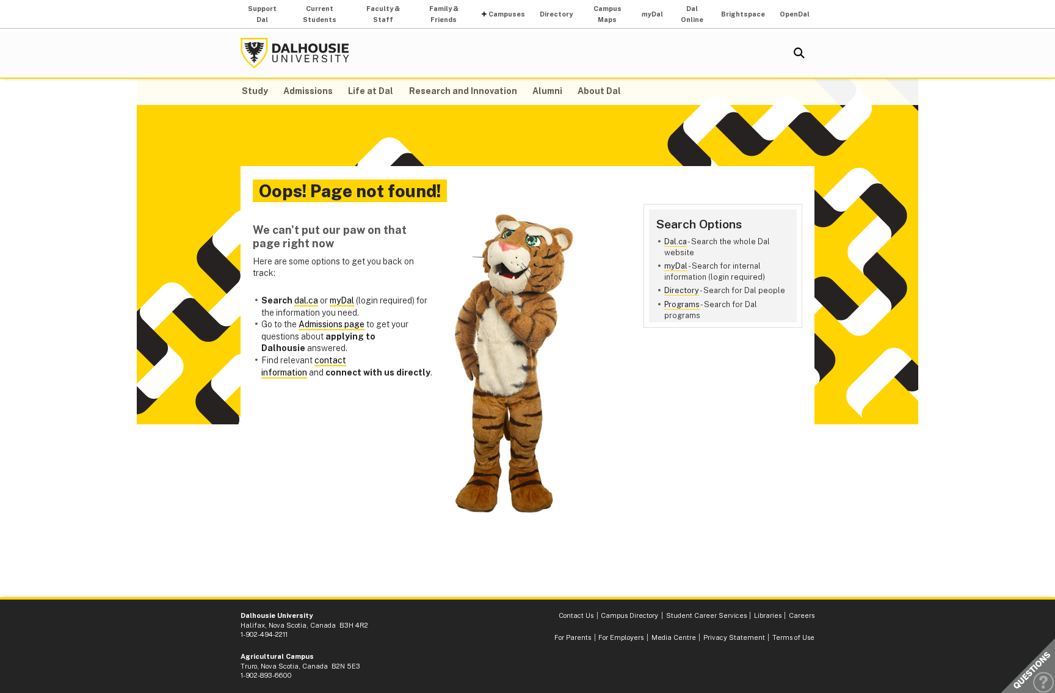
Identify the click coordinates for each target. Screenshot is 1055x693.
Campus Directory (629, 615)
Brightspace (743, 14)
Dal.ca (675, 241)
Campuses (506, 14)
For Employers (621, 637)
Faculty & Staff (383, 14)
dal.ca (306, 300)
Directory (556, 14)
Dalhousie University (295, 53)
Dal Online (692, 14)
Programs (682, 304)
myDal (675, 265)
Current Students (319, 14)
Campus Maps (607, 14)
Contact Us (576, 615)
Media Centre (673, 637)
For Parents (572, 637)
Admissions (308, 91)
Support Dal (262, 14)
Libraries (767, 615)
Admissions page (331, 324)
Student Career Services (706, 615)
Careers (801, 615)
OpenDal (795, 14)
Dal (652, 14)
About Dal (599, 91)
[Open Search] (799, 53)
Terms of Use (793, 637)
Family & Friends (444, 14)
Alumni (547, 91)
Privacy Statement (734, 637)
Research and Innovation (463, 91)
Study (255, 91)
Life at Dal (370, 91)
